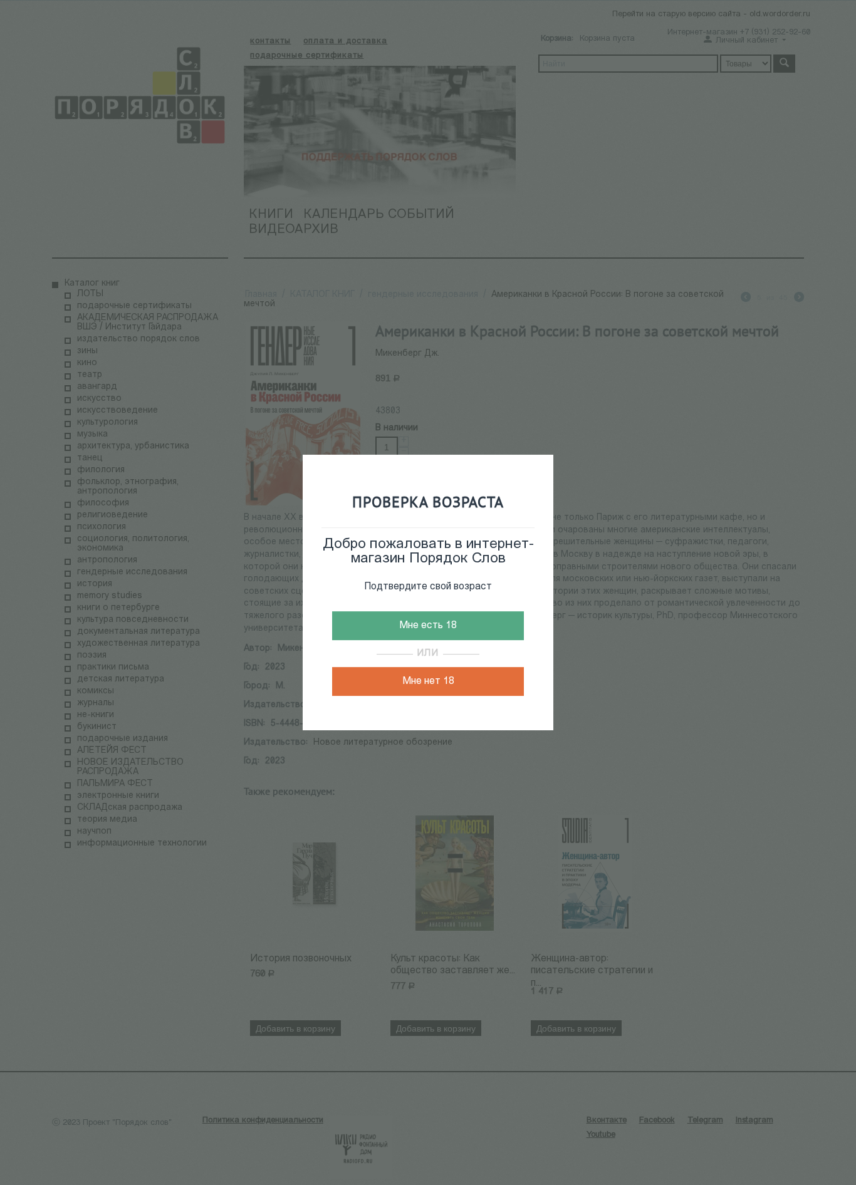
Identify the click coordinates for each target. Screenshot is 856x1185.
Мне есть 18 (428, 626)
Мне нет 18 (428, 681)
